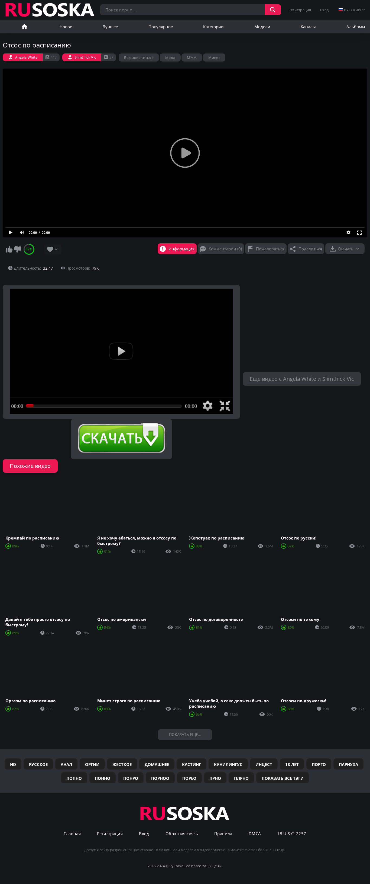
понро (130, 778)
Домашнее (157, 764)
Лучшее (110, 26)
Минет (214, 57)
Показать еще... (185, 734)
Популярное (160, 26)
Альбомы (355, 26)
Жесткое (122, 764)
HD (13, 764)
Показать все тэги (283, 778)
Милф (170, 57)
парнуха (348, 764)
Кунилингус (228, 764)
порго (319, 764)
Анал (66, 764)
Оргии (92, 764)
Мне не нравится (17, 249)
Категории (213, 26)
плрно (241, 778)
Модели (262, 26)
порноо (160, 778)
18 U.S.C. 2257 (291, 833)
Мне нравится (8, 249)
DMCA (255, 833)
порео (189, 778)
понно (102, 778)
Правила (223, 833)
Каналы (308, 26)
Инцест (263, 764)
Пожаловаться (270, 248)
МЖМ (192, 57)
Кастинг (191, 764)
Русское (38, 764)
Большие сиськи (139, 57)
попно (74, 778)
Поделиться (310, 248)
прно (215, 778)
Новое (66, 26)
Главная (24, 26)
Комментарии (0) (225, 248)
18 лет (292, 764)
